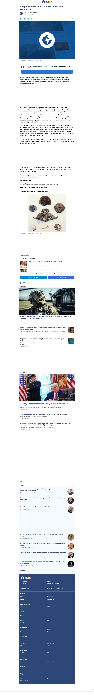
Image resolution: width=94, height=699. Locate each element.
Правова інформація (25, 583)
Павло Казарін (23, 509)
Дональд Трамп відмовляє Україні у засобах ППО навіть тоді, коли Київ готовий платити (41, 407)
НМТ (48, 634)
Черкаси (22, 611)
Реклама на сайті (24, 586)
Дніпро (48, 609)
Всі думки (22, 570)
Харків (48, 606)
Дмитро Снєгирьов (25, 547)
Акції (21, 645)
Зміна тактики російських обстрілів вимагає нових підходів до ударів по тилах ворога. (42, 544)
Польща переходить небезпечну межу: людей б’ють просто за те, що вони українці (41, 535)
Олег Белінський (24, 502)
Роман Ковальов (24, 565)
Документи (49, 586)
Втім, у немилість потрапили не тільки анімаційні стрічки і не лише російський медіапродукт (42, 331)
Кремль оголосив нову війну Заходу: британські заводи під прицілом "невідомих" (43, 552)
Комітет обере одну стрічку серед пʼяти (29, 321)
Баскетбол (49, 618)
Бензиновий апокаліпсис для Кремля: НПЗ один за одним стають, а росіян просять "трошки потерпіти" (41, 489)
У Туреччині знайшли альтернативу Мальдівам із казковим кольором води (42, 339)
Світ (21, 596)
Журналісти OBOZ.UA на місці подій (55, 588)
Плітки (48, 676)
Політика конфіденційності (53, 583)
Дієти (21, 654)
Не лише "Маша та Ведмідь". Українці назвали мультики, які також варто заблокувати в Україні (43, 328)
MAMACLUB (49, 668)
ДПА (48, 631)
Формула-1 (22, 622)
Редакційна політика (24, 255)
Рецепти (22, 652)
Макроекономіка (51, 661)
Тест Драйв (23, 643)
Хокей (21, 620)
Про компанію (23, 581)
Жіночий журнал (24, 680)
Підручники (49, 629)
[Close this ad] (93, 691)
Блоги (22, 599)
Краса (21, 678)
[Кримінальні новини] (22, 283)
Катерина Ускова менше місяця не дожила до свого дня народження (37, 427)
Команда (49, 581)
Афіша (21, 676)
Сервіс (48, 645)
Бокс (48, 620)
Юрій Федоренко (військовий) (27, 493)
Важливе (23, 286)
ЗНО (21, 634)
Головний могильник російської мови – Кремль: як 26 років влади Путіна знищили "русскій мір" (43, 498)
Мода (48, 678)
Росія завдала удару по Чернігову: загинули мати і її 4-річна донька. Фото (43, 414)
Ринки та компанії (24, 661)
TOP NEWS (23, 373)
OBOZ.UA (26, 12)
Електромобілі (50, 643)
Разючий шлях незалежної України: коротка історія (34, 507)
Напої (48, 652)
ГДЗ (21, 629)
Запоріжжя (22, 609)
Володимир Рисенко (25, 538)
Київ (21, 606)
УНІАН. (35, 84)
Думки (22, 485)
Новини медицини (24, 668)
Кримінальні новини (34, 12)
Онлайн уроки (23, 631)
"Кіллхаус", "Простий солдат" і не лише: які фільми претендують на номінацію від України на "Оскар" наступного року (46, 317)
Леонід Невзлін (24, 555)
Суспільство (50, 599)
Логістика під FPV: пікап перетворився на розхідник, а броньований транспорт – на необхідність (43, 562)
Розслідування (51, 596)
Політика (49, 594)
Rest (21, 482)
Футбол (22, 618)
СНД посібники (23, 636)
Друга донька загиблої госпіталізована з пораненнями (33, 416)
